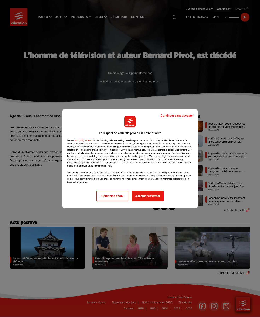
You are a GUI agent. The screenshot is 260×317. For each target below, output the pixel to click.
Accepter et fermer (147, 196)
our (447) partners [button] (84, 140)
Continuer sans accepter (177, 115)
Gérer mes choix (112, 196)
